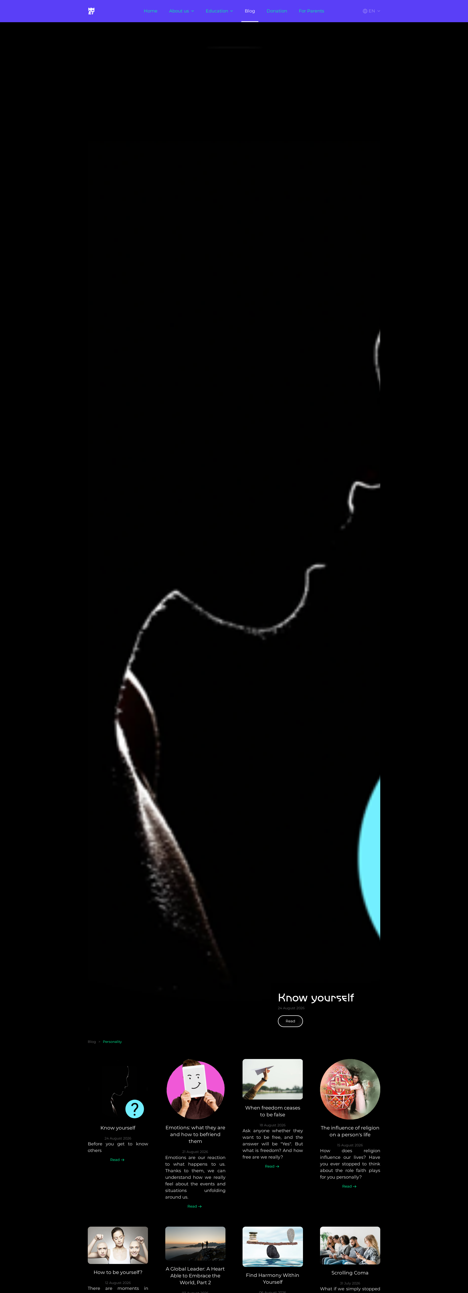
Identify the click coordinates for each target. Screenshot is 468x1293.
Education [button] (217, 11)
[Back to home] (92, 11)
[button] (371, 11)
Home (150, 11)
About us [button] (179, 11)
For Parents (311, 11)
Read (290, 1021)
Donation (277, 11)
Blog (250, 11)
